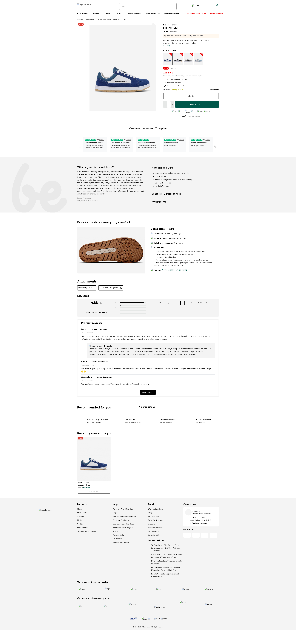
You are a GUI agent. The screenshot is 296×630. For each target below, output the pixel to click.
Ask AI (165, 46)
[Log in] (211, 6)
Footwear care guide (108, 288)
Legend (171, 270)
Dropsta (187, 270)
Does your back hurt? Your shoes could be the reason (166, 562)
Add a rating (164, 303)
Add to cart (195, 104)
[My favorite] (205, 6)
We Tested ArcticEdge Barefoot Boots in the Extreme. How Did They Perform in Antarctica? (166, 548)
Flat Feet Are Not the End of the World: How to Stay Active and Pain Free (165, 568)
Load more (147, 392)
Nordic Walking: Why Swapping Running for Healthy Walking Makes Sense (166, 555)
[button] (185, 168)
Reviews (83, 296)
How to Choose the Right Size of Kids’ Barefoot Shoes (165, 575)
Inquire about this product (198, 303)
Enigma (179, 270)
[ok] (173, 6)
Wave (164, 270)
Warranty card (85, 288)
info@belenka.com (198, 523)
